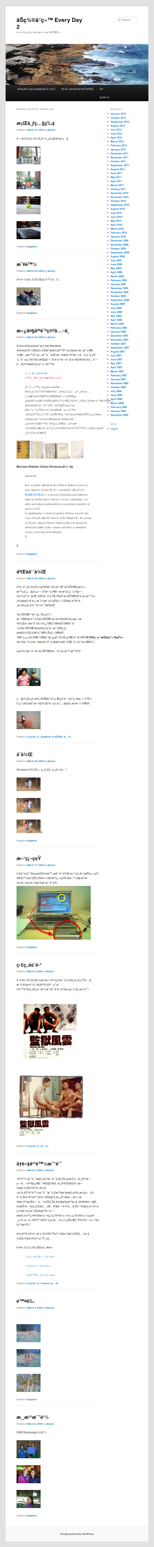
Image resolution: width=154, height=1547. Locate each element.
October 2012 (118, 117)
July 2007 (116, 355)
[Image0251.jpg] (29, 1391)
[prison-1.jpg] (50, 1065)
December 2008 (119, 288)
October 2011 (118, 161)
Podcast (45, 1283)
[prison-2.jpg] (51, 1137)
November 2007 (119, 339)
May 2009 (116, 268)
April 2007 (116, 367)
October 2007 (118, 343)
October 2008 (118, 296)
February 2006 (119, 407)
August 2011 (118, 169)
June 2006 (116, 395)
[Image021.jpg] (29, 1366)
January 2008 (118, 331)
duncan (51, 129)
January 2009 (118, 284)
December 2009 (119, 240)
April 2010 (116, 224)
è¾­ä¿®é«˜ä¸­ (105, 93)
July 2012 (116, 129)
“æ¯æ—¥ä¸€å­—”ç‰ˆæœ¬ (40, 1256)
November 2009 (119, 244)
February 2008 (119, 327)
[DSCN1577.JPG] (29, 1457)
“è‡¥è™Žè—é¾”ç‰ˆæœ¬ (40, 1275)
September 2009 (120, 252)
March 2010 (117, 228)
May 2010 (116, 220)
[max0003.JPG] (23, 457)
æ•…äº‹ (67, 736)
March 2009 (117, 276)
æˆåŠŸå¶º (57, 736)
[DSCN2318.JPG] (29, 188)
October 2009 (118, 248)
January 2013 (118, 113)
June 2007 (116, 359)
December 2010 (119, 193)
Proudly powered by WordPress (77, 1534)
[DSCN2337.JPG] (29, 238)
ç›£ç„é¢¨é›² (29, 964)
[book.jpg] (37, 457)
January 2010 (118, 236)
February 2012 (119, 145)
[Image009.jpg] (54, 938)
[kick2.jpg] (29, 790)
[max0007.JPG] (77, 457)
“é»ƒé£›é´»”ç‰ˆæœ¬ (38, 1266)
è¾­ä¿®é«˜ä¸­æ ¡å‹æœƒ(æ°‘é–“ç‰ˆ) (36, 89)
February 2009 (119, 280)
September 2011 (120, 165)
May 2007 (116, 363)
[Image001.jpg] (29, 728)
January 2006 (118, 411)
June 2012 (116, 133)
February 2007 (119, 375)
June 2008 (116, 312)
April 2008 (116, 320)
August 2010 (118, 208)
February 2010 (119, 232)
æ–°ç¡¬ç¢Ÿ (29, 858)
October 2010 (118, 201)
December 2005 (119, 415)
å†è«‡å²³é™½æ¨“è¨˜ (39, 1163)
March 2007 (117, 371)
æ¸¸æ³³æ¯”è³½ (33, 1416)
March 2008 (117, 323)
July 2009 (116, 260)
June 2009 (116, 264)
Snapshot (32, 246)
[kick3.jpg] (29, 832)
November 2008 (119, 292)
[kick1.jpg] (29, 812)
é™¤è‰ (25, 1300)
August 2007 (118, 351)
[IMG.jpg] (29, 685)
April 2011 (116, 181)
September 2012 (120, 121)
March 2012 (117, 141)
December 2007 (119, 335)
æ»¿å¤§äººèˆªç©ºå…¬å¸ (43, 330)
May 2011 (116, 177)
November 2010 (119, 197)
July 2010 (116, 213)
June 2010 (116, 217)
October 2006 (118, 387)
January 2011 (118, 189)
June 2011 (116, 173)
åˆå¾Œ (24, 754)
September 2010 (120, 205)
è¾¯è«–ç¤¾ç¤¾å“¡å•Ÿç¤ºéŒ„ (77, 89)
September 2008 (120, 300)
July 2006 (116, 391)
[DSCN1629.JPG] (29, 1507)
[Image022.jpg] (29, 1341)
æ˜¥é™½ (27, 264)
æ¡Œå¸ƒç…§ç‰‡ (36, 122)
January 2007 (118, 379)
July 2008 (116, 308)
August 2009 (118, 256)
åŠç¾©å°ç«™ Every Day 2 (49, 23)
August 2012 (118, 125)
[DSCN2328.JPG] (29, 163)
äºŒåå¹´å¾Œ (31, 571)
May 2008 (116, 316)
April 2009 (116, 272)
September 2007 (120, 347)
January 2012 (118, 149)
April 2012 (116, 137)
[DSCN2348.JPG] (29, 304)
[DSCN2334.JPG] (29, 213)
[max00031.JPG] (56, 457)
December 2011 (119, 153)
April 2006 (116, 399)
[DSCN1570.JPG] (29, 1482)
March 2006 (117, 403)
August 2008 (118, 304)
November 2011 (119, 157)
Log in (114, 428)
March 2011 (117, 185)
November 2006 (119, 383)
